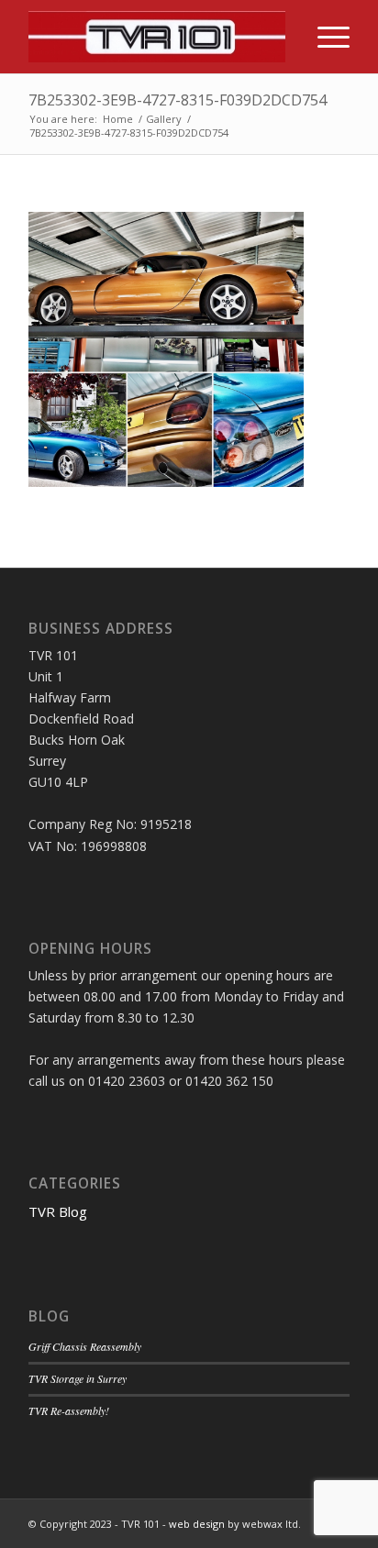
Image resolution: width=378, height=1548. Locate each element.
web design (197, 1524)
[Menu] (324, 36)
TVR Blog (57, 1211)
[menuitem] (324, 36)
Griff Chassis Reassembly (84, 1346)
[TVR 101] (156, 36)
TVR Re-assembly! (68, 1410)
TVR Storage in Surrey (77, 1378)
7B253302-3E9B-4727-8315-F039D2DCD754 (177, 100)
